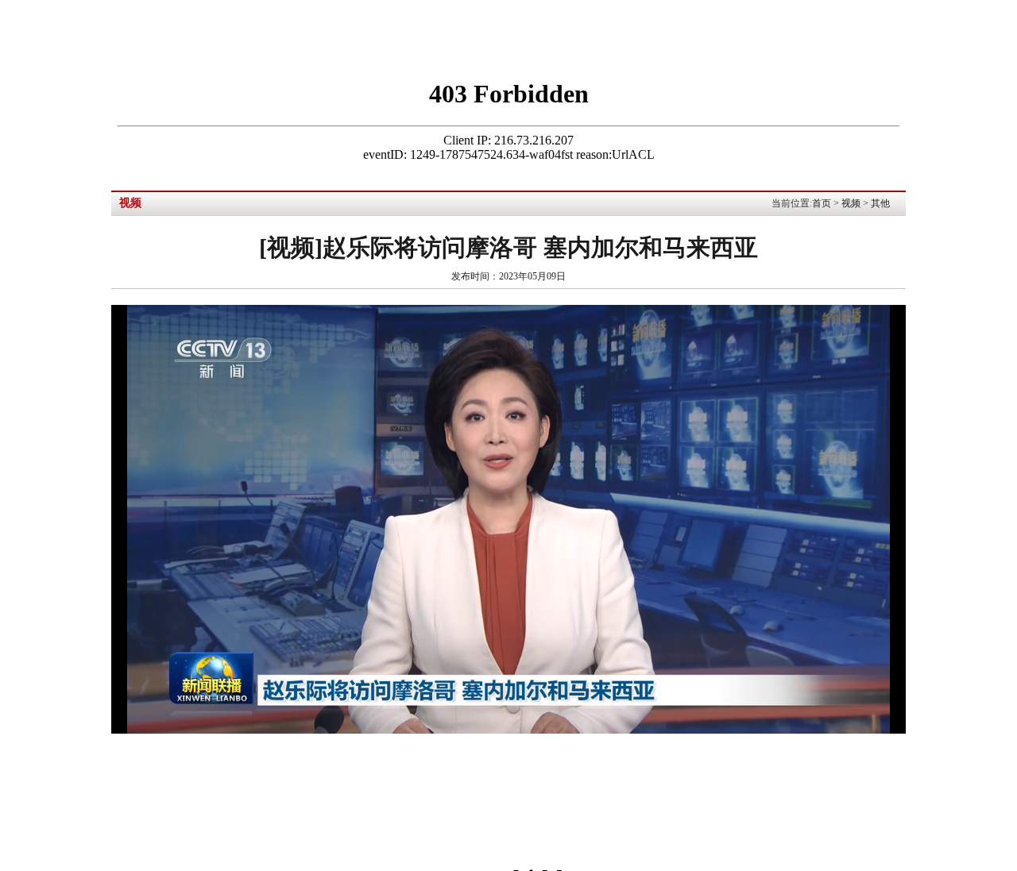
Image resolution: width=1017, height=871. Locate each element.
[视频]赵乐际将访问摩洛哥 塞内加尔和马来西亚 (508, 247)
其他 (880, 203)
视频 (850, 203)
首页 (821, 203)
